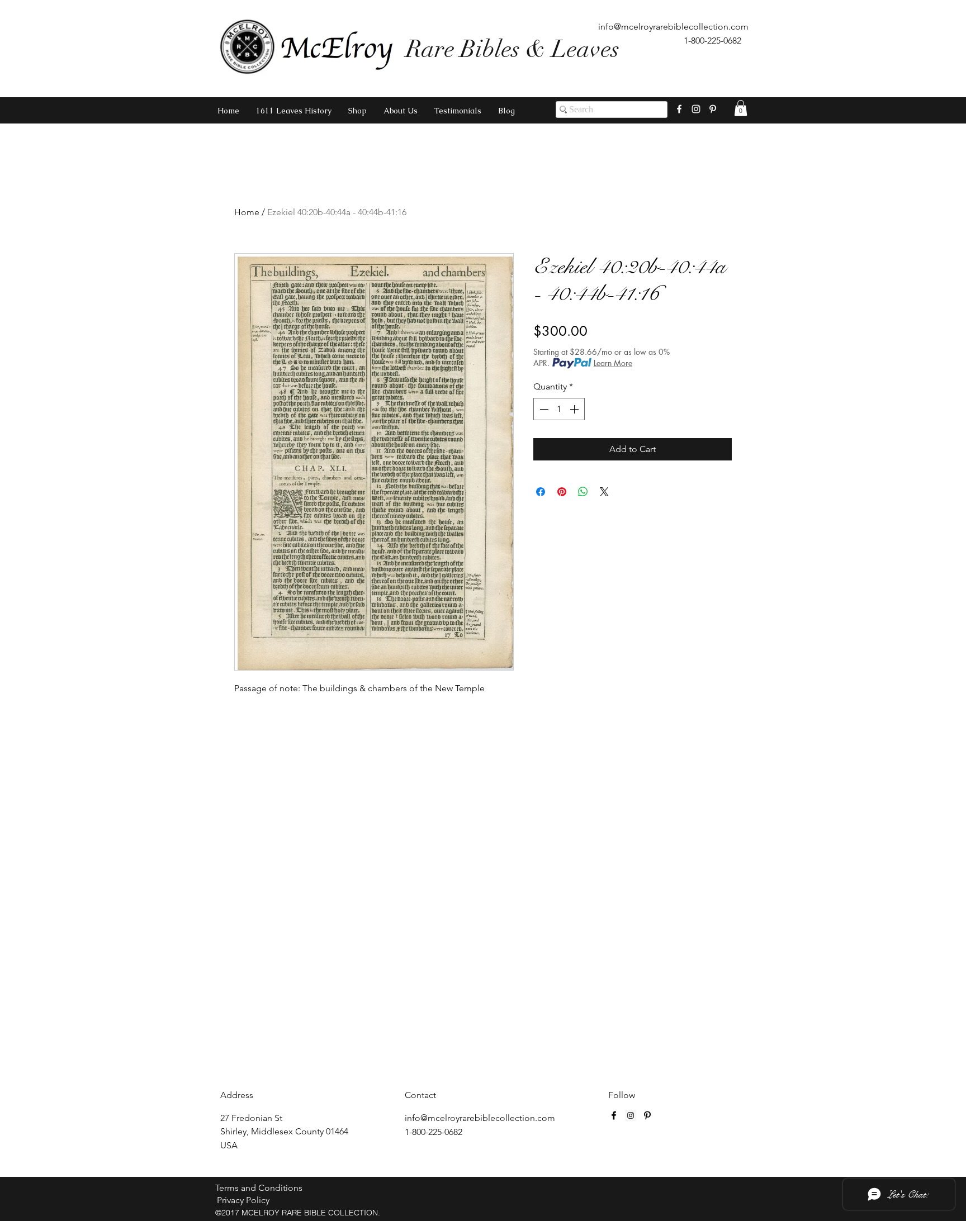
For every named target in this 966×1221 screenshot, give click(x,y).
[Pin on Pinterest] (562, 491)
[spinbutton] (559, 409)
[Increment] (575, 409)
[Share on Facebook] (540, 491)
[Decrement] (543, 409)
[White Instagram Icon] (696, 109)
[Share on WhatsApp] (583, 491)
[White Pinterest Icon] (712, 109)
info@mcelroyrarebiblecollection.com (673, 26)
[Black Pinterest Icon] (647, 1115)
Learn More (613, 363)
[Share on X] (604, 491)
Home (246, 212)
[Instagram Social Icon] (630, 1115)
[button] (740, 108)
